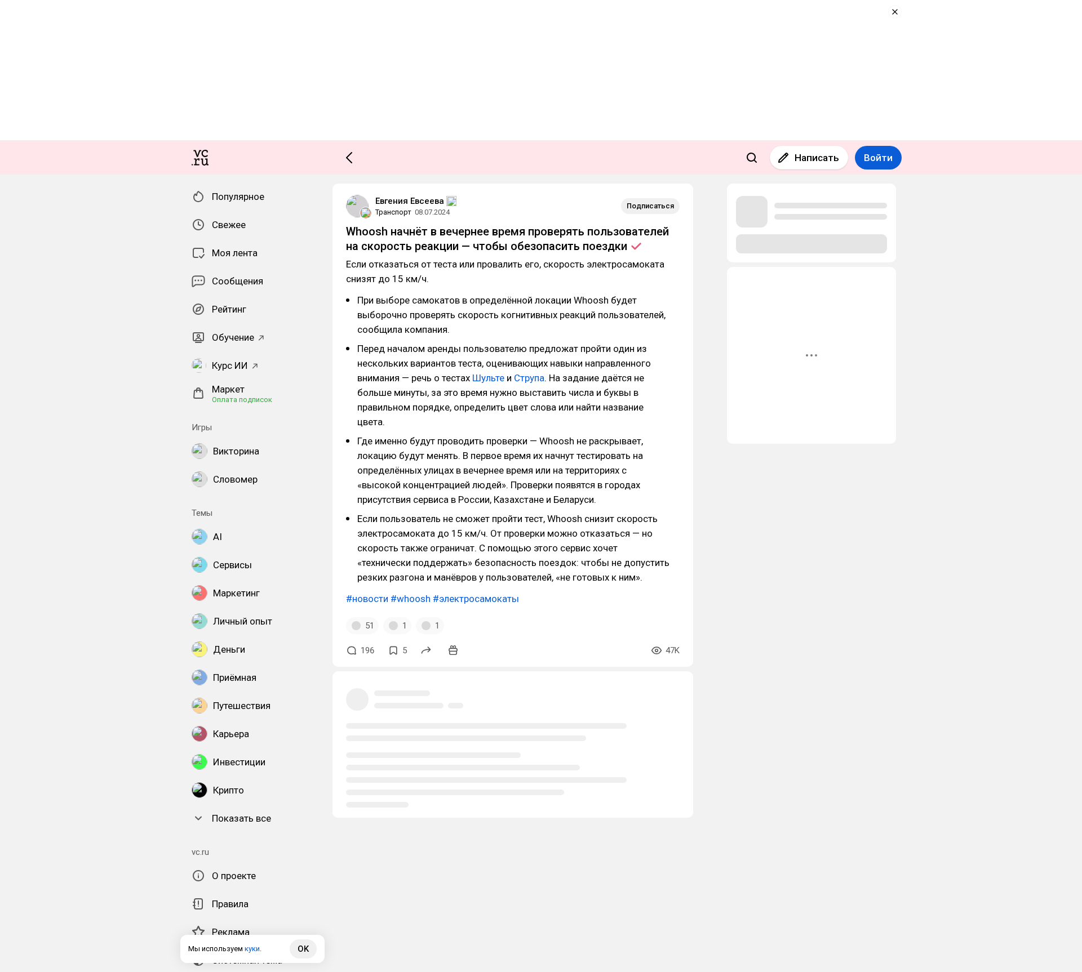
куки (252, 948)
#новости (367, 598)
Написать (817, 157)
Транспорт (393, 212)
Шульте (488, 378)
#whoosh (411, 598)
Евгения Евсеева (409, 201)
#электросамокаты (476, 598)
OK (303, 949)
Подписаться (650, 206)
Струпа (529, 378)
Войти (878, 157)
